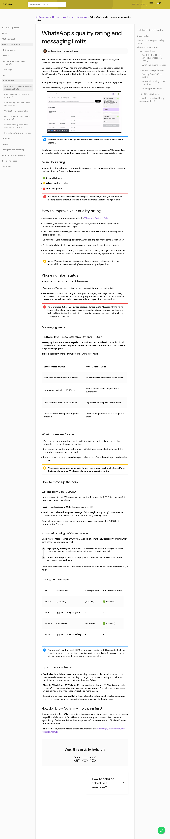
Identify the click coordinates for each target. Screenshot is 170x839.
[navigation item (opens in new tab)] (151, 2)
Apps (5, 144)
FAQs (4, 33)
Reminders (8, 80)
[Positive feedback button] (77, 758)
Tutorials (6, 166)
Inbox (6, 55)
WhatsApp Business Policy (96, 218)
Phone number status (147, 47)
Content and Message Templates (14, 62)
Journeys (7, 69)
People (6, 138)
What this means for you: (154, 64)
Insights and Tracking (13, 149)
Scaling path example (152, 88)
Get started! (8, 39)
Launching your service (13, 155)
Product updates (10, 27)
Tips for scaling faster (150, 93)
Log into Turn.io (138, 4)
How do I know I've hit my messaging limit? (152, 99)
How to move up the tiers (152, 70)
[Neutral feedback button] (85, 758)
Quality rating (143, 35)
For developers (9, 161)
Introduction (9, 50)
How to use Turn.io (11, 44)
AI (4, 75)
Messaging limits (147, 51)
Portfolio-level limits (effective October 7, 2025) (152, 58)
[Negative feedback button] (93, 758)
